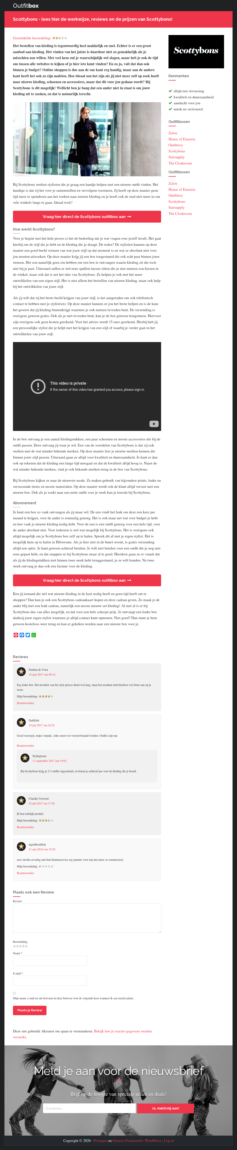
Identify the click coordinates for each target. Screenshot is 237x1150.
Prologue (100, 1140)
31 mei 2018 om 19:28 (42, 849)
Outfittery (175, 144)
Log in (169, 1140)
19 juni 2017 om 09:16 (42, 674)
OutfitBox (26, 5)
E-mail (18, 973)
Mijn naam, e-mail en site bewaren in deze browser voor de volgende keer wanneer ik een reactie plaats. (73, 998)
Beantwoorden (25, 703)
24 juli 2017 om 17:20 (42, 803)
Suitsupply (176, 156)
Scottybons (176, 151)
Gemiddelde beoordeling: (32, 37)
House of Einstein (181, 138)
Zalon (172, 132)
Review (17, 901)
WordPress (153, 1140)
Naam (17, 953)
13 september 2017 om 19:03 (49, 761)
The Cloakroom (180, 163)
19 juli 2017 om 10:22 (42, 725)
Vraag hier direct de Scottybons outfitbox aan (84, 216)
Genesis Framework (127, 1140)
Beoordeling (20, 942)
